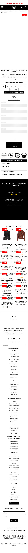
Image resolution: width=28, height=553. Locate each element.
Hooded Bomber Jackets (14, 356)
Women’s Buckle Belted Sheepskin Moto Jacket (21, 290)
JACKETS (14, 350)
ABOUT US (14, 316)
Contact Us (14, 487)
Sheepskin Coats (14, 394)
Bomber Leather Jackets (14, 405)
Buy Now (14, 146)
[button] (22, 7)
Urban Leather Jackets (15, 543)
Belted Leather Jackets (14, 444)
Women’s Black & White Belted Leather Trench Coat (7, 280)
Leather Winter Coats (14, 387)
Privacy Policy (14, 492)
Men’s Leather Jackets (14, 353)
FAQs (14, 491)
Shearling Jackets (14, 420)
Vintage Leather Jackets (14, 412)
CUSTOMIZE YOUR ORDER (14, 436)
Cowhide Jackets (14, 372)
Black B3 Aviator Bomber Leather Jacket (21, 280)
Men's (14, 454)
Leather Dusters (14, 386)
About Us (14, 486)
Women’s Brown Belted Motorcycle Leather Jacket (21, 246)
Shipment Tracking (14, 499)
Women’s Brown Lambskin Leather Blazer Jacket (7, 292)
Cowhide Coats (14, 391)
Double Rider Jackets (14, 363)
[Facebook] (8, 338)
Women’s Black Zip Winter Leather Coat (7, 245)
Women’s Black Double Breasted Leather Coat (21, 302)
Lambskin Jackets (14, 371)
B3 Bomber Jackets (14, 443)
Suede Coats (14, 396)
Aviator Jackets (14, 364)
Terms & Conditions (14, 497)
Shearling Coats (14, 392)
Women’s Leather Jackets (14, 403)
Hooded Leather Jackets (14, 359)
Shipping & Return (8, 171)
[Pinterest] (16, 338)
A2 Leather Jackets (14, 441)
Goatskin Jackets (14, 374)
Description (6, 163)
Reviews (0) (6, 166)
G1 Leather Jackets (14, 446)
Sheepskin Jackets (14, 377)
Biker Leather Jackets (14, 407)
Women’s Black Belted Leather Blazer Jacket (7, 256)
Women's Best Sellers (9, 10)
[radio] (3, 86)
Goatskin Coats (14, 389)
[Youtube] (14, 338)
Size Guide (14, 489)
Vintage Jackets (14, 366)
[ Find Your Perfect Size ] (14, 100)
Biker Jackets (14, 358)
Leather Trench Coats (14, 384)
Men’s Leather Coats (14, 382)
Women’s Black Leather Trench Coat (7, 267)
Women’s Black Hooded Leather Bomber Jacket (21, 257)
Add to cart (14, 143)
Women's (14, 463)
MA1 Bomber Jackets (14, 448)
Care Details (7, 169)
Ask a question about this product (13, 174)
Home (2, 10)
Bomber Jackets (14, 354)
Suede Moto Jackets (14, 449)
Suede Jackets (14, 369)
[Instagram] (11, 338)
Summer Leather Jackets (14, 458)
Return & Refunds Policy (14, 496)
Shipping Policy (14, 494)
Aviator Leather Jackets (14, 410)
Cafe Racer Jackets (14, 361)
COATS (14, 380)
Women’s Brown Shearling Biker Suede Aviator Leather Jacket (7, 304)
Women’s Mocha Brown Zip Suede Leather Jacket (21, 268)
